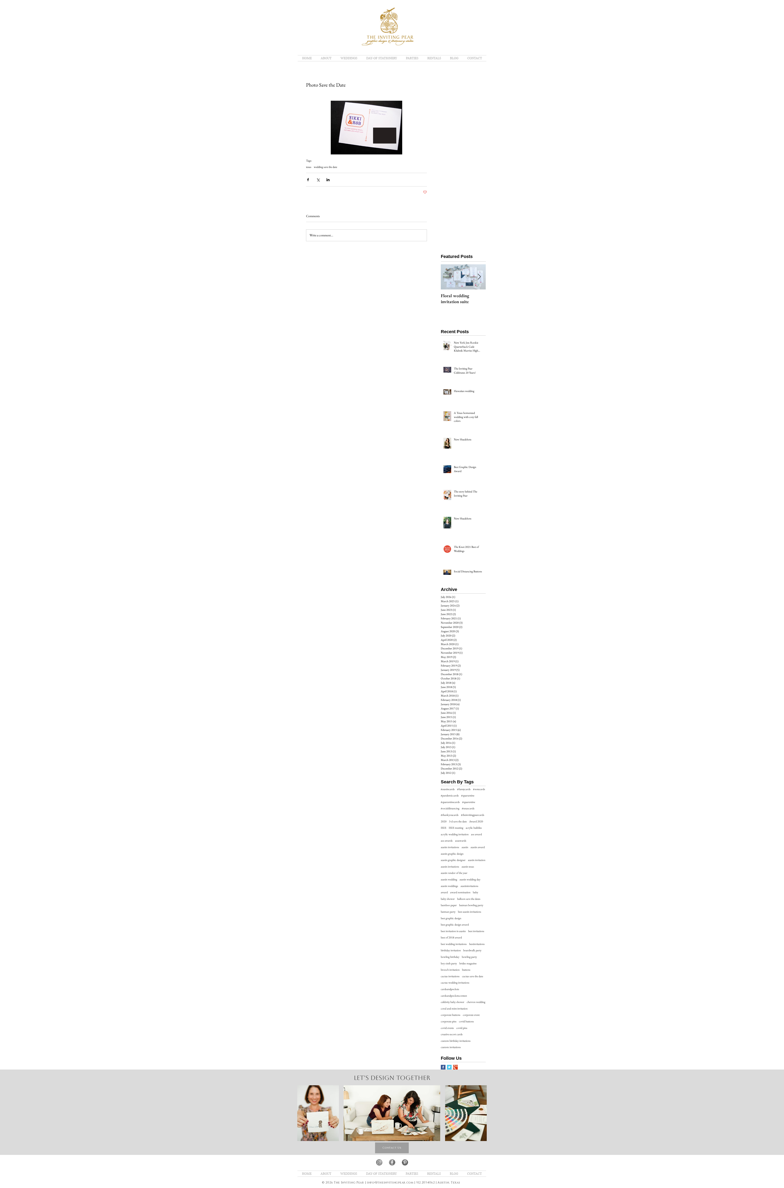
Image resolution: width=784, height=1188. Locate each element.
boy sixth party (449, 963)
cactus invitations (450, 976)
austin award (478, 847)
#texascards (468, 808)
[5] (392, 1162)
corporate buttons (450, 1015)
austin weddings (449, 886)
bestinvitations (477, 944)
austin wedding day (470, 879)
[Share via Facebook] (308, 180)
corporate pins (449, 1021)
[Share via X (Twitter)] (318, 180)
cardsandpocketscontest (454, 995)
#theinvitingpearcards (472, 815)
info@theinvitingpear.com (390, 1183)
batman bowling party (471, 905)
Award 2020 (476, 821)
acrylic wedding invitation (455, 834)
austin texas (468, 866)
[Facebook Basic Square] (443, 1067)
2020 (444, 821)
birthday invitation (451, 950)
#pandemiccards (450, 795)
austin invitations (450, 866)
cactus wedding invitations (455, 982)
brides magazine (468, 963)
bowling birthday (450, 957)
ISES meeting (456, 828)
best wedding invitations (454, 944)
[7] (379, 1162)
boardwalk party (472, 950)
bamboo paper (449, 905)
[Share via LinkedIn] (328, 180)
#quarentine (468, 802)
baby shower (448, 899)
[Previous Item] (447, 277)
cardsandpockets (450, 989)
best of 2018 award (451, 937)
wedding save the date (325, 167)
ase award (476, 834)
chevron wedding (476, 1002)
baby (475, 892)
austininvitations (469, 886)
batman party (448, 911)
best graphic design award (455, 924)
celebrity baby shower (452, 1002)
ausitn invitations (450, 847)
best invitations (476, 931)
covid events (447, 1028)
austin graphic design (452, 853)
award (444, 892)
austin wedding (449, 879)
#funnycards (464, 789)
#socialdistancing (450, 808)
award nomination (460, 892)
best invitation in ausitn (453, 931)
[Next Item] (479, 277)
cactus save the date (472, 976)
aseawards (460, 840)
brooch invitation (450, 969)
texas (308, 167)
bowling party (469, 957)
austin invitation (476, 860)
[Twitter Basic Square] (449, 1067)
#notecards (479, 789)
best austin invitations (469, 911)
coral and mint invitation (454, 1008)
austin (465, 847)
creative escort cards (452, 1034)
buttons (466, 969)
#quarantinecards (450, 802)
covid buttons (466, 1021)
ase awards (447, 840)
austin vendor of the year (454, 873)
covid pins (461, 1028)
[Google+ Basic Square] (455, 1067)
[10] (405, 1162)
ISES (443, 828)
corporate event (471, 1015)
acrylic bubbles (474, 828)
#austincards (448, 789)
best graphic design (451, 918)
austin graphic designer (453, 860)
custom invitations (451, 1047)
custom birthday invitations (456, 1041)
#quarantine (467, 795)
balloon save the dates (468, 899)
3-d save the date (458, 821)
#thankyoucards (450, 815)
